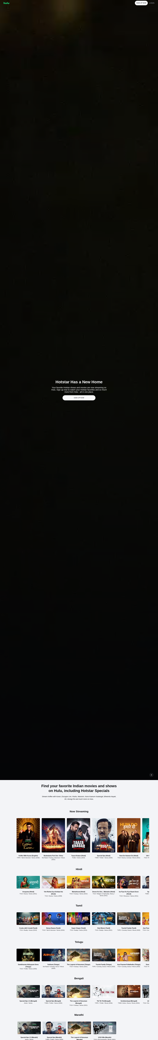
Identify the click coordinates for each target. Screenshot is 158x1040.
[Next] (145, 840)
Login (151, 3)
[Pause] (151, 775)
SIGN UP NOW (141, 3)
